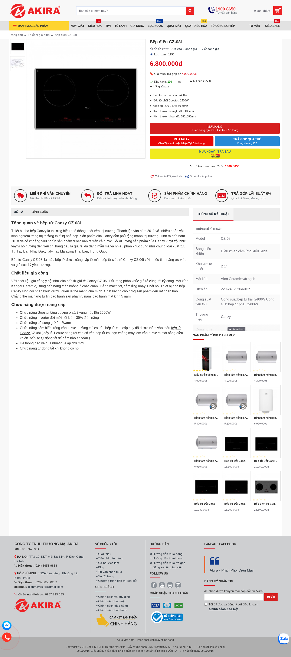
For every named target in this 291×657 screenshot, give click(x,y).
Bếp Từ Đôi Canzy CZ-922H (236, 503)
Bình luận (40, 212)
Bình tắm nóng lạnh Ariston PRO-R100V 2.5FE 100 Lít (266, 417)
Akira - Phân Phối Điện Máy (232, 570)
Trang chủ (16, 34)
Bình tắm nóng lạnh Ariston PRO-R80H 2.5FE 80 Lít (236, 417)
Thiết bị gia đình (39, 34)
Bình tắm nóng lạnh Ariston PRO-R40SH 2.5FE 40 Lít (236, 374)
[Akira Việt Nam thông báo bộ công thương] (167, 617)
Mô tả (18, 212)
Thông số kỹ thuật (213, 214)
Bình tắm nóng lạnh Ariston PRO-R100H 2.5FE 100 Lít (206, 460)
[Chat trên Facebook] (7, 626)
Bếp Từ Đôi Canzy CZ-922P (236, 460)
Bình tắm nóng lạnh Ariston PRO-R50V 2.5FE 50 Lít (266, 374)
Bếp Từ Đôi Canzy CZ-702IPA (206, 503)
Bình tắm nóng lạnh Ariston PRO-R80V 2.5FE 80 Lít (206, 417)
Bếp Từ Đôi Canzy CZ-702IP (266, 460)
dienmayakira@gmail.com (45, 586)
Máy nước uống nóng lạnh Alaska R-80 (206, 374)
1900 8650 (232, 166)
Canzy (165, 86)
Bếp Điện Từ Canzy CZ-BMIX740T (266, 503)
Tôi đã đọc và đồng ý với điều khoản (233, 607)
